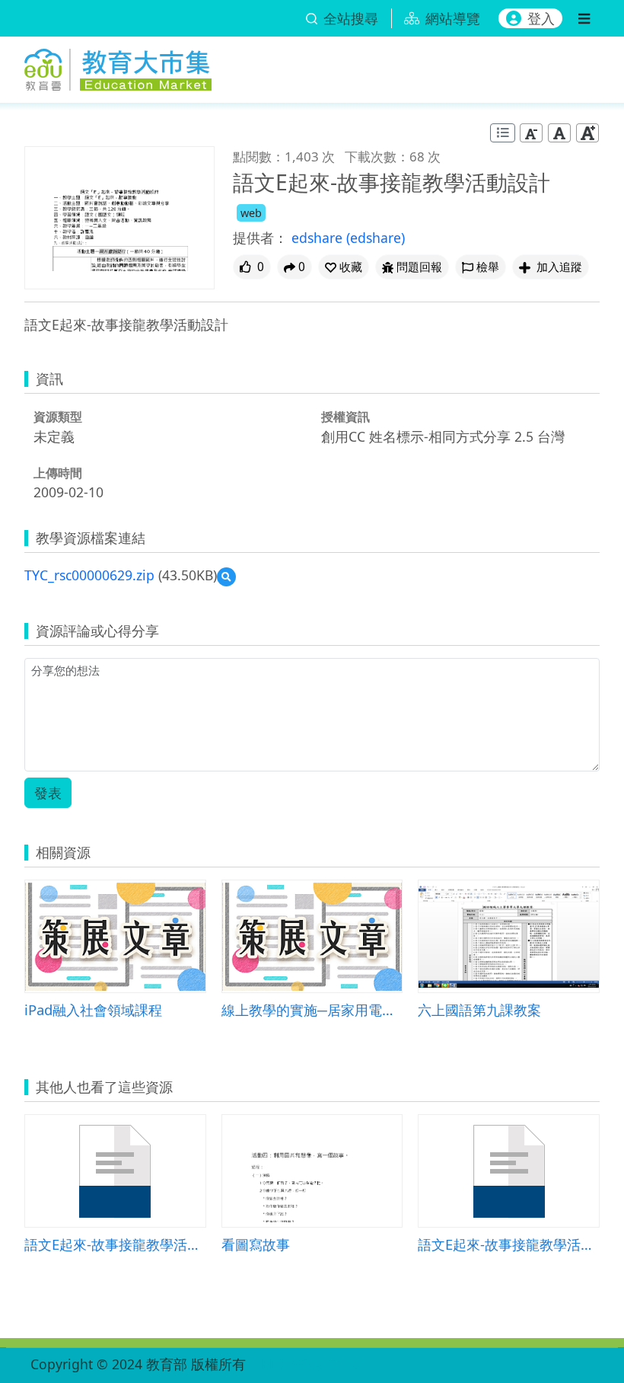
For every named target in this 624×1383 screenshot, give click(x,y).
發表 (48, 793)
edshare (318, 237)
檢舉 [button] (487, 267)
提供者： (260, 237)
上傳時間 (57, 473)
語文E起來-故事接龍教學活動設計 (115, 1244)
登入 (541, 18)
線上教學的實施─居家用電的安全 (312, 1009)
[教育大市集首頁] (118, 66)
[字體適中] (559, 133)
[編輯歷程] (502, 132)
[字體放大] (587, 133)
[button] (343, 266)
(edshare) (375, 237)
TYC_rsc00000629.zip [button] (89, 575)
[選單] (584, 18)
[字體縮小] (531, 133)
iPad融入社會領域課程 (93, 1009)
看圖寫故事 (255, 1244)
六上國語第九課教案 (479, 1009)
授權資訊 (345, 416)
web (251, 213)
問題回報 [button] (419, 267)
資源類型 (57, 416)
